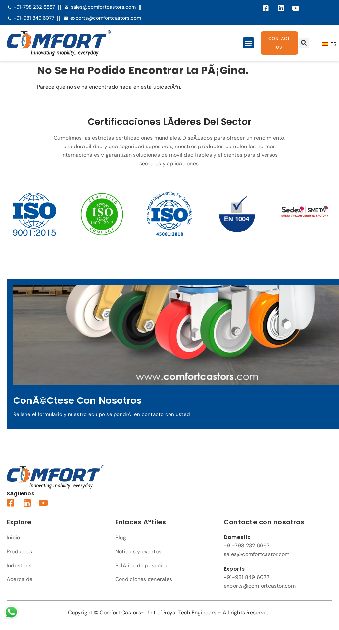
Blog (120, 537)
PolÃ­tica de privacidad (143, 565)
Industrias (19, 565)
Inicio (13, 537)
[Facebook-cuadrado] (266, 8)
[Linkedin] (281, 8)
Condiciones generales (143, 579)
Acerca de (19, 579)
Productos (19, 551)
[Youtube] (296, 8)
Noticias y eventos (138, 551)
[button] (248, 42)
